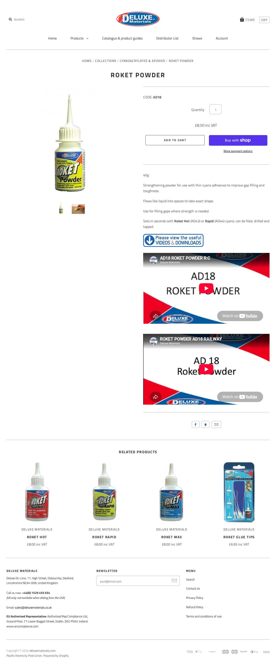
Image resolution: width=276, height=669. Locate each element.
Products (77, 38)
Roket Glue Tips (239, 537)
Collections (105, 60)
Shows (197, 38)
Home (52, 38)
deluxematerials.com (43, 650)
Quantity (197, 109)
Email (216, 424)
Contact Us (193, 588)
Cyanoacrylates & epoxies (142, 60)
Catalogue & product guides (122, 38)
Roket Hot (37, 537)
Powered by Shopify (55, 655)
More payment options (238, 151)
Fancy (205, 424)
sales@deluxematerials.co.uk (33, 607)
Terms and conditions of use (204, 616)
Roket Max (171, 537)
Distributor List (167, 38)
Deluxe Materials (37, 529)
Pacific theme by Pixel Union (24, 655)
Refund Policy (194, 607)
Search (190, 579)
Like (195, 424)
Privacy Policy (194, 597)
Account (222, 38)
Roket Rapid (104, 537)
